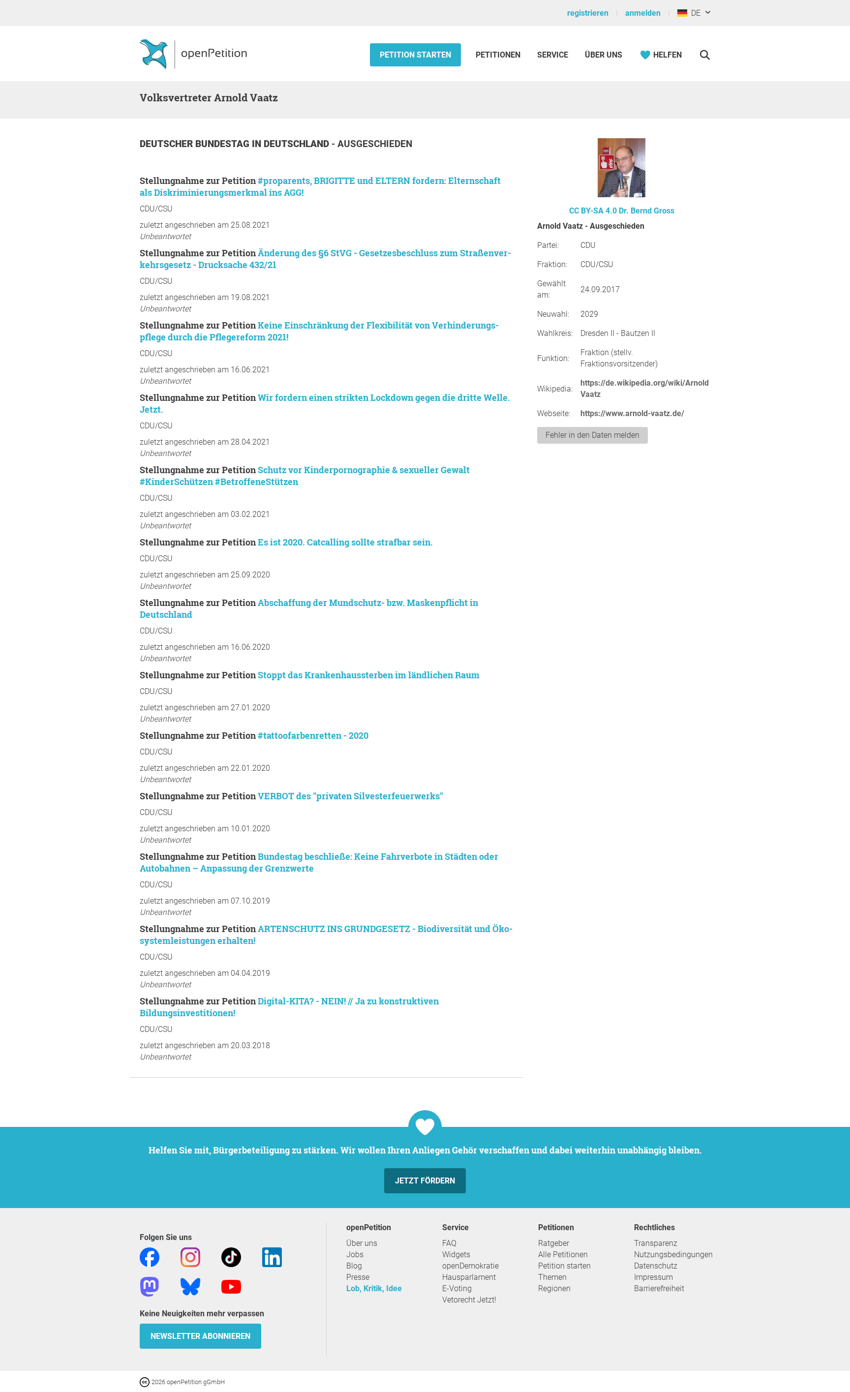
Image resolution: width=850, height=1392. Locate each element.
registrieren (587, 13)
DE (693, 13)
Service (552, 55)
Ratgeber (553, 1243)
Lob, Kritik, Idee (374, 1288)
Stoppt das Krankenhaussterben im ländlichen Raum (369, 675)
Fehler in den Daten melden (592, 435)
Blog (354, 1266)
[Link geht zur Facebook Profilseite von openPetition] (149, 1256)
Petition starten (415, 55)
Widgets (456, 1254)
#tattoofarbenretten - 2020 (313, 735)
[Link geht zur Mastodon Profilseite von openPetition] (149, 1286)
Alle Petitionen (563, 1254)
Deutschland (298, 144)
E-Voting (457, 1288)
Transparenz (655, 1243)
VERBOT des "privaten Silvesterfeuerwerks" (350, 796)
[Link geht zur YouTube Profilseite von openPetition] (231, 1286)
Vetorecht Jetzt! (469, 1299)
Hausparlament (469, 1277)
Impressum (653, 1277)
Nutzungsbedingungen (673, 1254)
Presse (357, 1277)
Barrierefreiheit (659, 1288)
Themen (552, 1277)
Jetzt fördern (425, 1180)
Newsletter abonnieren (200, 1336)
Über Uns (603, 55)
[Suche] (704, 55)
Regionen (554, 1288)
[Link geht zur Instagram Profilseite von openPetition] (190, 1256)
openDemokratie (470, 1266)
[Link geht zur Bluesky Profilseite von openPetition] (190, 1286)
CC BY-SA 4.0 (593, 210)
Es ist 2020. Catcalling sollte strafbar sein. (345, 542)
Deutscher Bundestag (196, 144)
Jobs (355, 1254)
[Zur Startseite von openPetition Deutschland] (194, 53)
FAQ (449, 1243)
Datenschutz (655, 1266)
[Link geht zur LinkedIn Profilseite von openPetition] (272, 1256)
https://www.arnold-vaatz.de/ (632, 413)
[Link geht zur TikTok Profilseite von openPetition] (231, 1256)
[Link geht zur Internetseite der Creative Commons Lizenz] (146, 1381)
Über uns (361, 1243)
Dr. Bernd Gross (646, 210)
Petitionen (499, 55)
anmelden (643, 13)
